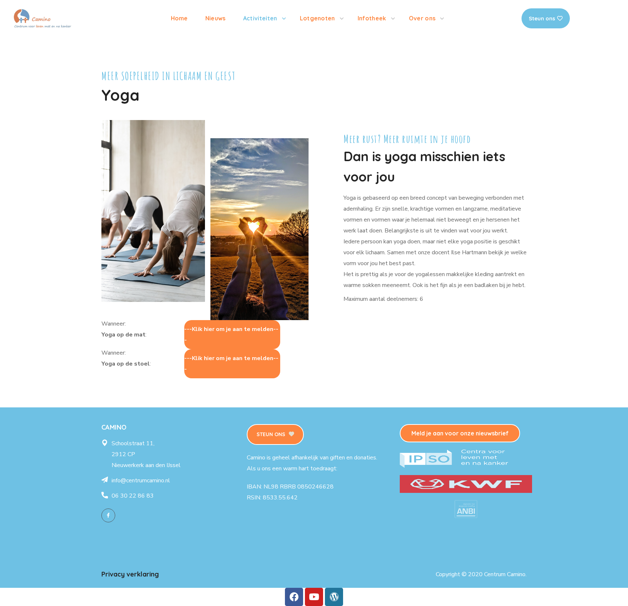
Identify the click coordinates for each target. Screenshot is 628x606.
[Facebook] (108, 515)
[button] (275, 434)
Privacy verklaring (130, 574)
